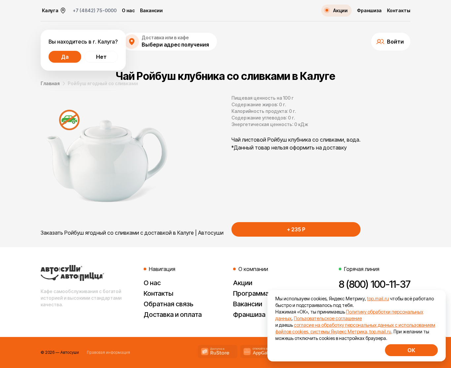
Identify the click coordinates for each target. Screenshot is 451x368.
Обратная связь (168, 304)
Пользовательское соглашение (328, 318)
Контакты (398, 10)
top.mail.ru (378, 298)
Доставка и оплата (173, 314)
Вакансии (151, 10)
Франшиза (369, 10)
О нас (128, 10)
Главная (50, 83)
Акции (242, 283)
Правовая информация (108, 352)
